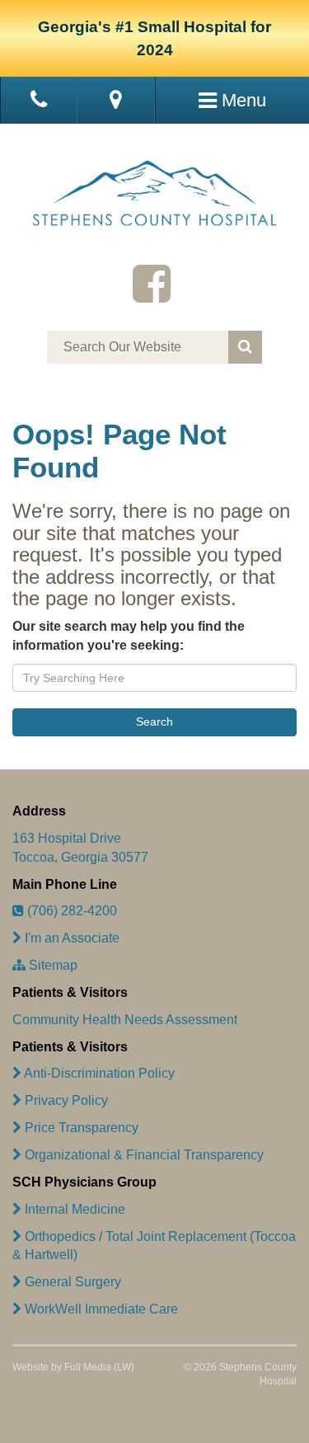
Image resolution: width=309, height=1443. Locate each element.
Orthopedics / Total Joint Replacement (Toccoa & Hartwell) (154, 1245)
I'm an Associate (70, 938)
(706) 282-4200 (70, 911)
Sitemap (51, 965)
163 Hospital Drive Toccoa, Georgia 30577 (80, 847)
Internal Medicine (73, 1209)
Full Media (87, 1367)
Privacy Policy (64, 1100)
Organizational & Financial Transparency (142, 1155)
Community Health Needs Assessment (124, 1020)
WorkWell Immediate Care (99, 1309)
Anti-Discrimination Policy (98, 1073)
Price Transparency (79, 1128)
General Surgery (71, 1282)
